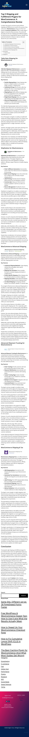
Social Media (5, 682)
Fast (2, 666)
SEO (2, 679)
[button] (26, 5)
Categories (5, 54)
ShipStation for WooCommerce (11, 45)
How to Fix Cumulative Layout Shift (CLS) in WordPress (11, 641)
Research (4, 677)
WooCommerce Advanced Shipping (12, 47)
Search (3, 592)
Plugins (3, 674)
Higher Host (5, 669)
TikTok (3, 687)
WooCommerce (11, 28)
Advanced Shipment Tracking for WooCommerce (14, 48)
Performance (5, 671)
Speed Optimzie (6, 684)
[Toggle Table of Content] (22, 42)
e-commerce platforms (11, 30)
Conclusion (5, 51)
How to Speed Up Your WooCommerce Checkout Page (13, 630)
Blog (21, 700)
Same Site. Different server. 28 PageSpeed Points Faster (14, 604)
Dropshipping (5, 661)
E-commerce (5, 664)
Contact (21, 698)
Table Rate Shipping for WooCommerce (13, 44)
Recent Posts (7, 52)
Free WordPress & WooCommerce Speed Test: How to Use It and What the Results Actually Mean (14, 617)
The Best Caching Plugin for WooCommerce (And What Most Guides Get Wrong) (14, 653)
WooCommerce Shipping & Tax (11, 49)
